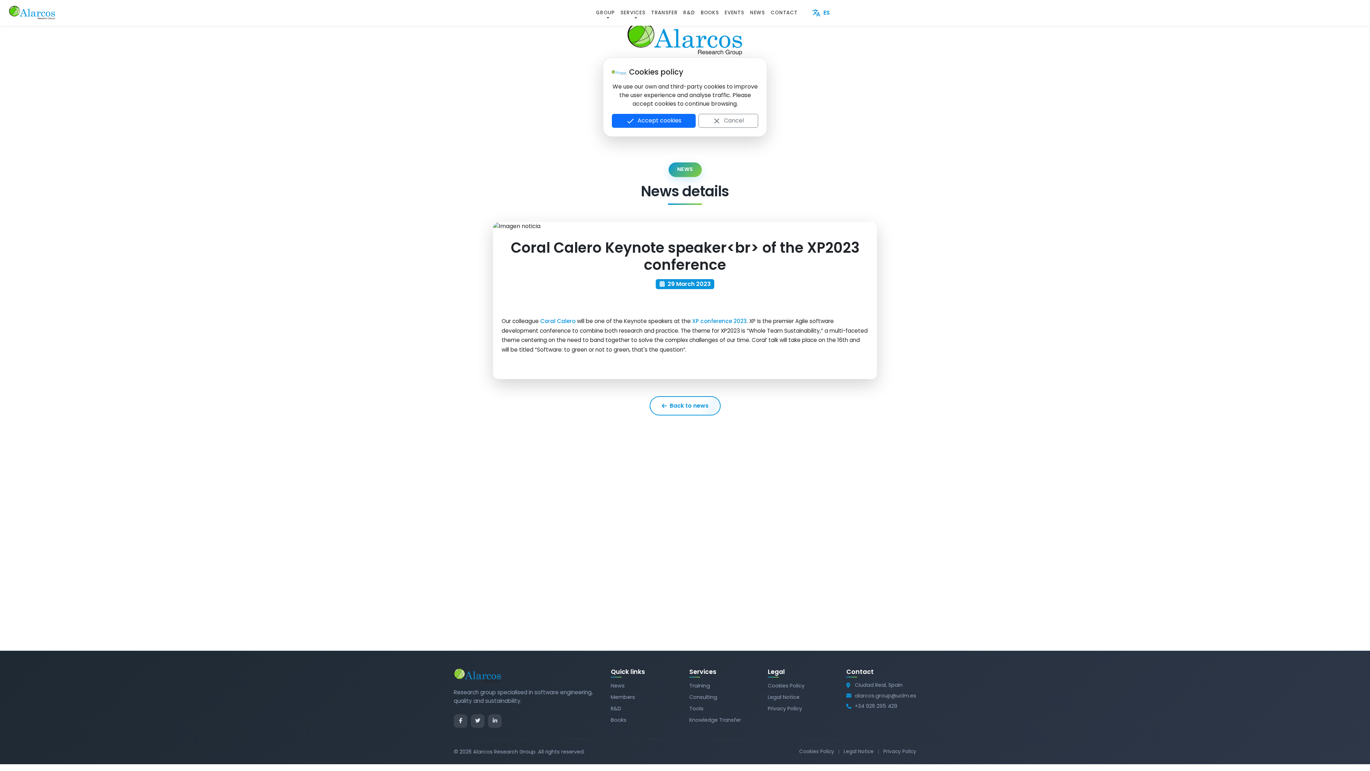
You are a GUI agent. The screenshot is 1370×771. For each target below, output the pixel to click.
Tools (696, 708)
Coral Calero (557, 321)
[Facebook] (460, 721)
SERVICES (632, 12)
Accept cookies (653, 120)
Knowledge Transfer (715, 720)
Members (623, 697)
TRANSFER (664, 12)
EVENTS (734, 12)
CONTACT (784, 12)
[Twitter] (477, 721)
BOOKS (710, 12)
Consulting (703, 697)
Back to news (689, 406)
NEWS (757, 12)
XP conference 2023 (719, 321)
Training (699, 685)
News (618, 685)
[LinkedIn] (495, 721)
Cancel (728, 120)
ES (821, 13)
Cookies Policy (786, 685)
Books (618, 720)
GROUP (605, 12)
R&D (689, 12)
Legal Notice (784, 697)
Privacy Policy (785, 708)
